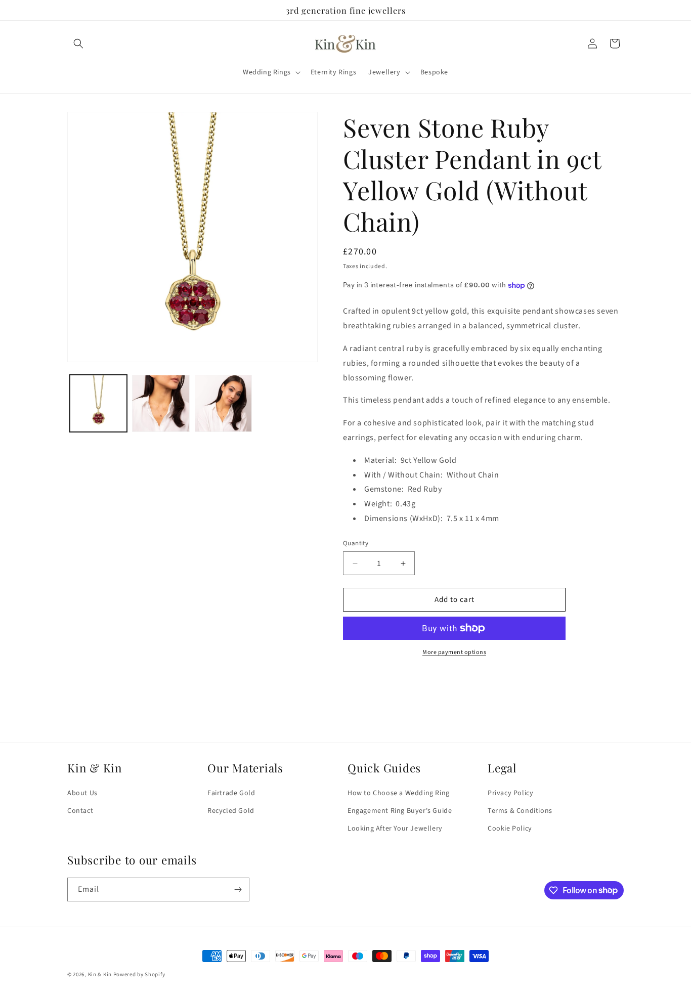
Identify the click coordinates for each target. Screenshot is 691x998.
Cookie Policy (510, 829)
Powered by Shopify (139, 974)
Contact (80, 811)
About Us (82, 793)
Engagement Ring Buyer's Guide (400, 811)
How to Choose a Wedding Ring (399, 793)
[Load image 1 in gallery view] (98, 403)
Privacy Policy (510, 793)
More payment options (454, 652)
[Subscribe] (238, 889)
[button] (78, 43)
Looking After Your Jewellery (395, 829)
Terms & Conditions (520, 811)
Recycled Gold (230, 811)
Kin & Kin (100, 974)
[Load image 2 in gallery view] (160, 403)
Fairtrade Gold (231, 793)
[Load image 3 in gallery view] (223, 403)
